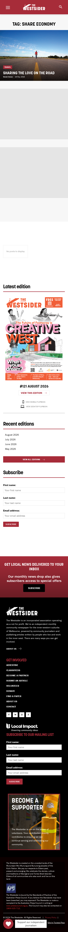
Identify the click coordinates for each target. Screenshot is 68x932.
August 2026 (12, 434)
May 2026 (10, 448)
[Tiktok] (28, 714)
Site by (51, 922)
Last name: (9, 497)
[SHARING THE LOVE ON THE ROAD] (34, 55)
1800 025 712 (13, 908)
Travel (7, 67)
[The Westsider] (34, 7)
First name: (9, 485)
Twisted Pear (59, 922)
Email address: (11, 510)
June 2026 (10, 444)
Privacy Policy (50, 917)
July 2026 (10, 439)
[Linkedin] (15, 714)
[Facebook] (8, 714)
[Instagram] (21, 714)
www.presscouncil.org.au (17, 905)
